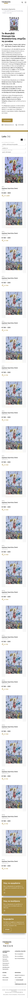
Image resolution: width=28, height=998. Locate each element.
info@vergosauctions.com (9, 124)
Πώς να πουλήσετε (19, 956)
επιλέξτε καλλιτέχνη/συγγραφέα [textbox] (10, 144)
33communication (8, 992)
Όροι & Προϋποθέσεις (20, 958)
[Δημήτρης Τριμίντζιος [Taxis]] (14, 170)
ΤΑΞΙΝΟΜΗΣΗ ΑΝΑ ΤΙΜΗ (7, 150)
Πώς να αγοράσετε (19, 954)
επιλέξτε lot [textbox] (5, 148)
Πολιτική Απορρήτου (13, 994)
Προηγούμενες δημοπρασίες (8, 9)
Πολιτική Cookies (21, 994)
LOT (3, 146)
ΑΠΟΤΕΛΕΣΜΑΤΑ (7, 120)
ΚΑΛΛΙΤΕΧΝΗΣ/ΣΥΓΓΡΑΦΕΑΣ (8, 142)
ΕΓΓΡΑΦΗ (7, 929)
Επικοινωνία (5, 980)
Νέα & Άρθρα (5, 977)
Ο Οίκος (4, 975)
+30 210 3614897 (21, 124)
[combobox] (14, 144)
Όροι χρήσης (5, 994)
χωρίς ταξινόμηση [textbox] (6, 152)
